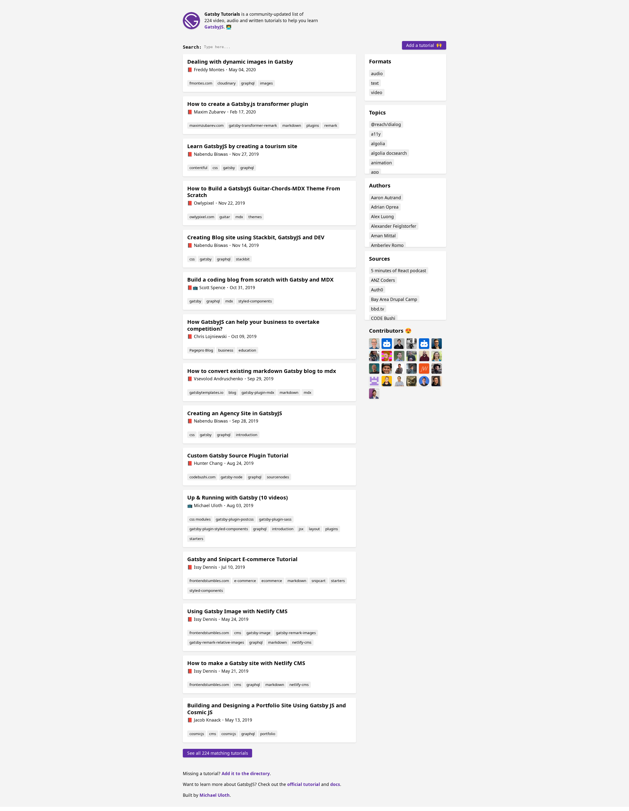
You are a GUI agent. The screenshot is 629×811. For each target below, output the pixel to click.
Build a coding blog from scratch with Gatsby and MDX (260, 279)
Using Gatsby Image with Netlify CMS (237, 611)
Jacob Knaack (207, 719)
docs (335, 784)
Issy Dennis (205, 567)
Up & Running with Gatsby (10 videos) (237, 497)
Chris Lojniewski (210, 336)
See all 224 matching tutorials (217, 753)
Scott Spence (212, 287)
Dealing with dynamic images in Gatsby (240, 61)
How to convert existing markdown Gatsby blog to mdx (261, 371)
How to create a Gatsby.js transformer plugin (247, 103)
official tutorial (303, 784)
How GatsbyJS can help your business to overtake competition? (253, 325)
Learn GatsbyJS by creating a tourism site (242, 146)
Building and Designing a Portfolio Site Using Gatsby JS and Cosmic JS (266, 708)
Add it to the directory (246, 773)
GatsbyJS (214, 27)
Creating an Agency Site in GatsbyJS (234, 413)
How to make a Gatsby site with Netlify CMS (246, 663)
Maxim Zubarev (210, 111)
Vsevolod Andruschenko (218, 378)
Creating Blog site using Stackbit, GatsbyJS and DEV (255, 237)
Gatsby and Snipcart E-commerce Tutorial (242, 559)
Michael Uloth (208, 505)
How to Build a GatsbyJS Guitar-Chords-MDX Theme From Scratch (263, 192)
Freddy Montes (209, 69)
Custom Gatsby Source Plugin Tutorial (237, 455)
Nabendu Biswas (211, 154)
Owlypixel (204, 202)
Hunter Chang (208, 463)
